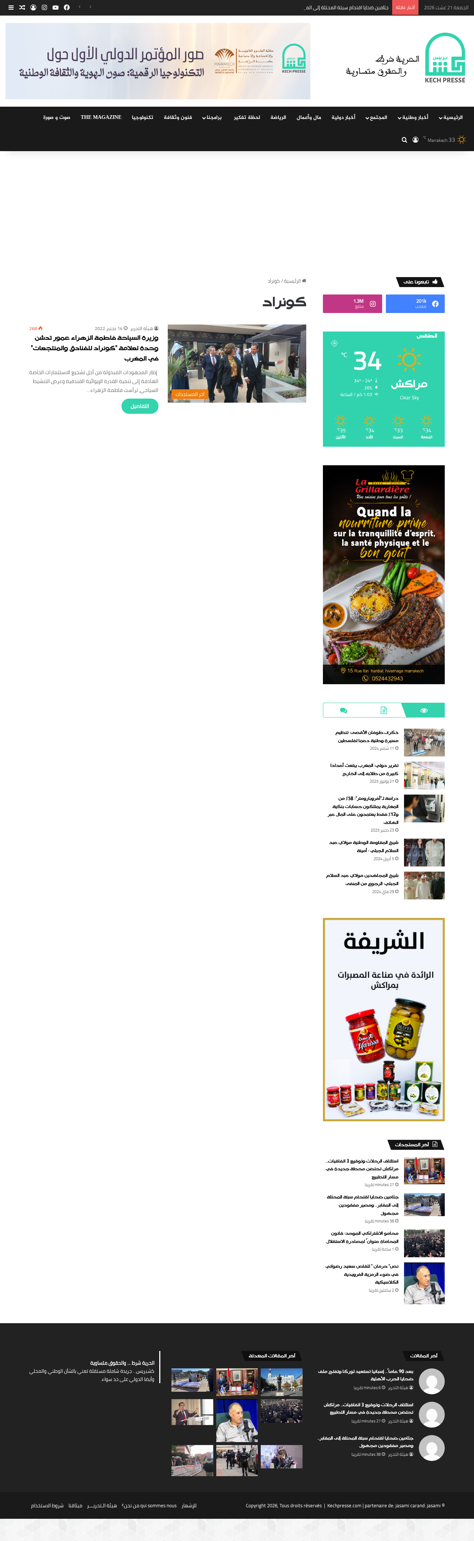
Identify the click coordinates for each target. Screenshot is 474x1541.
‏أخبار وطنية (415, 117)
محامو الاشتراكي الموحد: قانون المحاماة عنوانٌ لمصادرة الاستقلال (362, 1237)
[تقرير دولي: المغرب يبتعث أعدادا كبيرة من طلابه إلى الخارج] (424, 775)
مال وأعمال (309, 117)
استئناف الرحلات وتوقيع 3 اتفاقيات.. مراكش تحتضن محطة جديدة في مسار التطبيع (362, 1169)
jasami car (406, 1505)
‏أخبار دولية (343, 117)
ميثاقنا (75, 1505)
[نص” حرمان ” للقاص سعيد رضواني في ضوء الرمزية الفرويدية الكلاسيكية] (424, 1283)
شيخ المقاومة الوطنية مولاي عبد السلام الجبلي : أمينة (363, 847)
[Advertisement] (237, 214)
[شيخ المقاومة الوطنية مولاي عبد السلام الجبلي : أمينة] (424, 852)
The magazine (101, 117)
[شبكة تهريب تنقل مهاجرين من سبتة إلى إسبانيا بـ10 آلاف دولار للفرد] (237, 1460)
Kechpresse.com (344, 1505)
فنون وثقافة (178, 117)
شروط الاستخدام (47, 1505)
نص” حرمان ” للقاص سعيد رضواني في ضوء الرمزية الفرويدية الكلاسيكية (362, 1274)
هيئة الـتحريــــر (102, 1505)
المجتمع (378, 117)
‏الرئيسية (293, 280)
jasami (434, 1505)
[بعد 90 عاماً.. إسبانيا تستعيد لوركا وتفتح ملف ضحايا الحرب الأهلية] (282, 1382)
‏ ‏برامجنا (215, 117)
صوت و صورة (56, 117)
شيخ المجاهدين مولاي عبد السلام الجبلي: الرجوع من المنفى (362, 880)
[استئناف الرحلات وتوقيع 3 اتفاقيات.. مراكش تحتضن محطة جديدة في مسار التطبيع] (424, 1170)
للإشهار (189, 1505)
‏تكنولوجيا (142, 117)
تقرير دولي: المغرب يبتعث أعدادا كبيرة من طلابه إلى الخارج (364, 770)
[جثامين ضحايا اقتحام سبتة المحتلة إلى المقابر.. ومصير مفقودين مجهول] (424, 1204)
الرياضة (278, 117)
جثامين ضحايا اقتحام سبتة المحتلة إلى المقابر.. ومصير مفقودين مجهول (317, 7)
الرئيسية (453, 117)
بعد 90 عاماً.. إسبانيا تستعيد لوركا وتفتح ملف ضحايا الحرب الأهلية (365, 1375)
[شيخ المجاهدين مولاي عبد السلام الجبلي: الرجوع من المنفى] (424, 885)
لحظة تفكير (247, 117)
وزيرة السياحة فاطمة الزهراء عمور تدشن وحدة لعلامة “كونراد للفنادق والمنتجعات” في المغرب (94, 349)
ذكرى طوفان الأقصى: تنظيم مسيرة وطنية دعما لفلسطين (367, 737)
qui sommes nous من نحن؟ (149, 1505)
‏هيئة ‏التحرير (141, 328)
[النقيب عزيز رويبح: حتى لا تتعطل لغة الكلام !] (192, 1412)
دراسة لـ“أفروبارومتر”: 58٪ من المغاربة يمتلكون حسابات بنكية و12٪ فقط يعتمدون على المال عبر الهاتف (363, 811)
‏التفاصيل (140, 406)
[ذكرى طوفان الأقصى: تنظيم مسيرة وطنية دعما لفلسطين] (424, 742)
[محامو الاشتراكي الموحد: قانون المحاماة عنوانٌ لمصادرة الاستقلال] (424, 1243)
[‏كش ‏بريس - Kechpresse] (405, 58)
